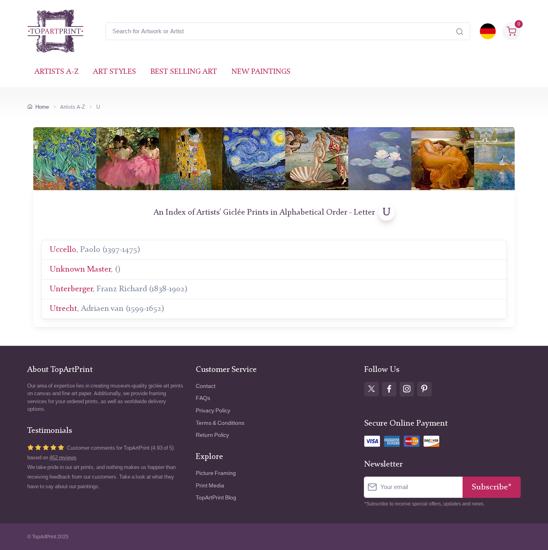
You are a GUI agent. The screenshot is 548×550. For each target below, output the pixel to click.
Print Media (210, 485)
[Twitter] (371, 389)
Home (42, 107)
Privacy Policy (213, 410)
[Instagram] (407, 389)
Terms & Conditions (220, 423)
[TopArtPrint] (55, 31)
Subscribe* (491, 487)
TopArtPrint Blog (216, 497)
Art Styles (114, 72)
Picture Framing (216, 473)
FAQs (203, 398)
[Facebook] (389, 389)
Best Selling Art (183, 72)
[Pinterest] (424, 389)
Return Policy (212, 435)
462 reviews (63, 458)
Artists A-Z (57, 72)
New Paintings (260, 72)
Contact (205, 386)
